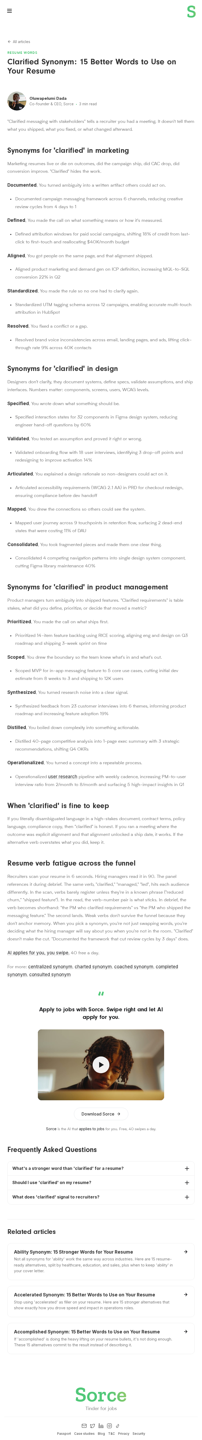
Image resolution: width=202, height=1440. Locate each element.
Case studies (84, 1434)
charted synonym (93, 966)
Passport (64, 1434)
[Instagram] (109, 1425)
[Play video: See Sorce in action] (101, 1064)
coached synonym (133, 966)
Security (139, 1434)
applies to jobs (91, 1129)
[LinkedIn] (101, 1425)
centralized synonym (50, 966)
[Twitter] (92, 1425)
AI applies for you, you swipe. (38, 952)
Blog (101, 1434)
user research (62, 776)
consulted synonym (50, 974)
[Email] (84, 1425)
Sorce (51, 1129)
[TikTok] (117, 1425)
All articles (21, 41)
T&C (111, 1434)
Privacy (123, 1434)
